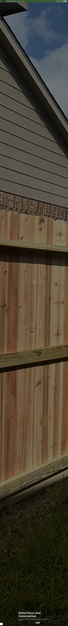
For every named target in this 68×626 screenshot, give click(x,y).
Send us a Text (59, 1)
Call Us (65, 1)
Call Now (37, 622)
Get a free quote (32, 622)
